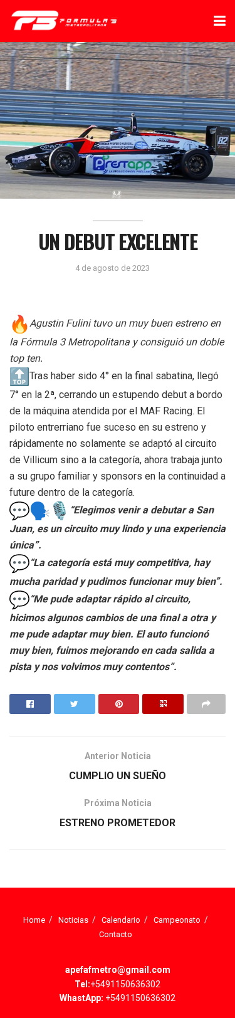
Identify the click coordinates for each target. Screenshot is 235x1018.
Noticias (73, 920)
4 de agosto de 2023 (112, 268)
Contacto (115, 934)
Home (34, 920)
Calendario (121, 920)
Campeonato (177, 920)
